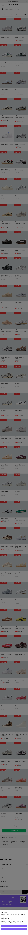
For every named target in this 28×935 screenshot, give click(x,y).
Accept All (14, 925)
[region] (14, 922)
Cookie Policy (5, 922)
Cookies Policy (5, 918)
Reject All (14, 928)
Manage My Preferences (14, 931)
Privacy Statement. (16, 922)
